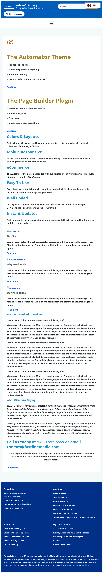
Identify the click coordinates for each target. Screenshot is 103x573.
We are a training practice (65, 513)
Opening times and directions (17, 504)
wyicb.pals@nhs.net (79, 562)
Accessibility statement (63, 528)
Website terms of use (63, 544)
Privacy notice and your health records (71, 532)
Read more (12, 253)
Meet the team (60, 493)
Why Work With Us (18, 264)
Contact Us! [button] (12, 467)
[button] (51, 23)
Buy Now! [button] (12, 87)
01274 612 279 (17, 500)
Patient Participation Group (16, 536)
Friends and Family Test (14, 528)
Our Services (14, 236)
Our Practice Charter (63, 509)
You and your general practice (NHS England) (74, 517)
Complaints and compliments (17, 532)
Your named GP (60, 497)
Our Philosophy (16, 292)
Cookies (56, 540)
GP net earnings (60, 501)
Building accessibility (13, 508)
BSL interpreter (15, 14)
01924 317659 (57, 562)
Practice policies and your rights (68, 536)
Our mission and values (64, 505)
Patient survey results (14, 540)
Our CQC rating (11, 544)
